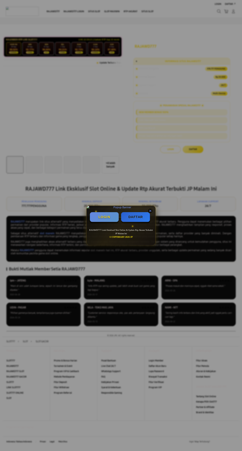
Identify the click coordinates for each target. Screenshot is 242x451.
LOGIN (104, 217)
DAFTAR (135, 217)
